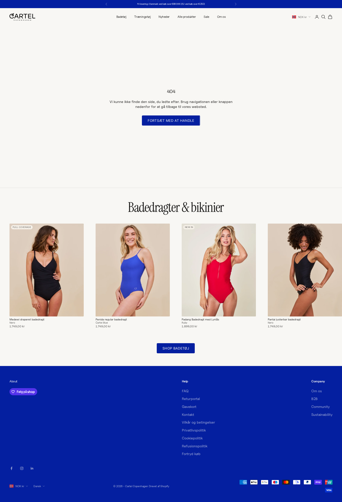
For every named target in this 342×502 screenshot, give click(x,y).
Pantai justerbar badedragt (284, 319)
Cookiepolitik (192, 438)
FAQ (185, 391)
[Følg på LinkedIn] (32, 468)
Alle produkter (187, 17)
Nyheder (164, 17)
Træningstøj (142, 17)
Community (320, 407)
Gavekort (189, 407)
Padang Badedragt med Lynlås (200, 319)
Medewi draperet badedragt (27, 319)
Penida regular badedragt (111, 319)
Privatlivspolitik (194, 430)
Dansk (37, 486)
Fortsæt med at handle (171, 121)
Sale (206, 17)
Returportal (191, 399)
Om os (221, 17)
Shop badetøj (175, 348)
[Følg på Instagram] (22, 468)
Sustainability (321, 414)
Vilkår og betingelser (198, 422)
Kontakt (188, 414)
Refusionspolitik (194, 446)
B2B (314, 399)
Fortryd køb (191, 454)
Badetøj (121, 17)
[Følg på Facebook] (11, 468)
